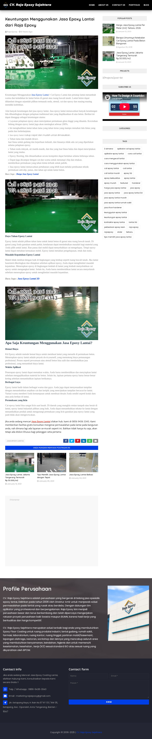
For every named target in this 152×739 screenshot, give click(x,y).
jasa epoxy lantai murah (115, 197)
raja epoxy (133, 227)
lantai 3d (133, 222)
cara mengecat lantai (114, 158)
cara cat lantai (135, 153)
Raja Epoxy (12, 31)
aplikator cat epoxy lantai (128, 148)
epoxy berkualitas (112, 178)
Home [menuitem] (92, 5)
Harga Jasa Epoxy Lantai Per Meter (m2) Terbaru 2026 (130, 26)
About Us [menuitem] (103, 5)
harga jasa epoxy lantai (115, 188)
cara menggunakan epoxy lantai (119, 163)
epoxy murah (110, 183)
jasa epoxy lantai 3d (133, 193)
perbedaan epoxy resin (114, 227)
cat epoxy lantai (111, 168)
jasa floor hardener (113, 207)
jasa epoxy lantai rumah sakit (117, 202)
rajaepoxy (108, 232)
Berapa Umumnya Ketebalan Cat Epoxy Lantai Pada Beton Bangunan (130, 40)
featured (124, 183)
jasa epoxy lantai (15, 441)
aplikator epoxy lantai (114, 153)
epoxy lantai (129, 178)
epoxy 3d (128, 173)
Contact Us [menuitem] (118, 5)
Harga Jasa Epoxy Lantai (27, 174)
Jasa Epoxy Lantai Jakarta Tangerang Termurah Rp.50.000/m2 (17, 477)
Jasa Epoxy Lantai (40, 95)
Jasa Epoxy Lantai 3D (28, 278)
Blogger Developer (11, 728)
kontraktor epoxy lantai (114, 222)
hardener (136, 183)
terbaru (129, 232)
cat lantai (127, 168)
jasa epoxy (135, 188)
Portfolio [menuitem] (134, 5)
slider (119, 232)
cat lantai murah (112, 173)
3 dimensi (108, 148)
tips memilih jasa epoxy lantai (118, 237)
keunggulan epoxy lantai (115, 212)
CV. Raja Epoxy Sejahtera (89, 732)
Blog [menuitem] (146, 5)
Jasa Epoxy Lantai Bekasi (81, 474)
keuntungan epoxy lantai (115, 217)
